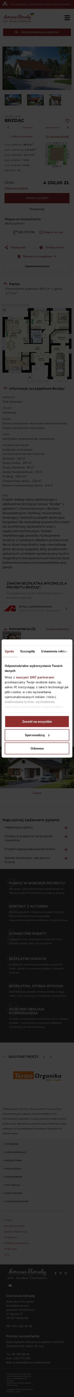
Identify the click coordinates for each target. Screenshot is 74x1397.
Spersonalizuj (35, 735)
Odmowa (37, 748)
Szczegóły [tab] (27, 651)
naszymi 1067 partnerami (35, 677)
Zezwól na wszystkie (37, 721)
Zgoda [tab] (9, 651)
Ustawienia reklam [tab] (54, 651)
